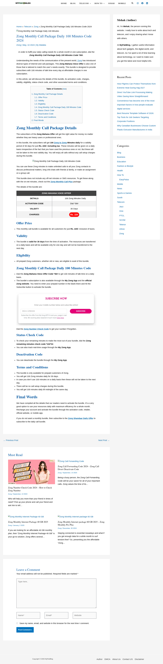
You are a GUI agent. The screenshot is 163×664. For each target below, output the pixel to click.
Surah (111, 3)
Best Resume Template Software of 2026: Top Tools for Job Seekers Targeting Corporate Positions (135, 117)
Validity (39, 101)
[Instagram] (138, 3)
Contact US (128, 659)
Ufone (122, 229)
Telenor (122, 224)
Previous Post (10, 440)
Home (64, 3)
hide (64, 89)
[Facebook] (142, 3)
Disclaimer (139, 659)
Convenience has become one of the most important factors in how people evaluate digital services (135, 105)
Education (121, 162)
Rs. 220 (74, 214)
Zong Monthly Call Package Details (47, 94)
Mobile (122, 3)
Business (121, 157)
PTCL (121, 215)
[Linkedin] (147, 3)
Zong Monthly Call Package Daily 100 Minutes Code (57, 107)
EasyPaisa (124, 179)
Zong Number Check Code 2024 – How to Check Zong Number (30, 489)
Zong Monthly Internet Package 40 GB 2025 (28, 521)
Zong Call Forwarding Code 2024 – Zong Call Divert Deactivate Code (78, 468)
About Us (116, 659)
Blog (73, 3)
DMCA (107, 659)
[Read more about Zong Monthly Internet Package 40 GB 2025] (26, 517)
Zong (18, 45)
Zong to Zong (60, 143)
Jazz (121, 207)
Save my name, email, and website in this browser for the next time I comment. (54, 623)
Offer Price (40, 97)
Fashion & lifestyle (125, 166)
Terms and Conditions (45, 117)
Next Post (104, 440)
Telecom (84, 3)
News (119, 188)
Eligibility (40, 104)
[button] (90, 3)
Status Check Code (44, 110)
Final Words (38, 120)
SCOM (122, 220)
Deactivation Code (43, 114)
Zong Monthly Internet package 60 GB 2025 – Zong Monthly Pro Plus (81, 523)
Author (99, 659)
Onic (121, 211)
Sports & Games (124, 193)
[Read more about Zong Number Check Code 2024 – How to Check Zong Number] (31, 472)
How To (98, 3)
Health (120, 170)
